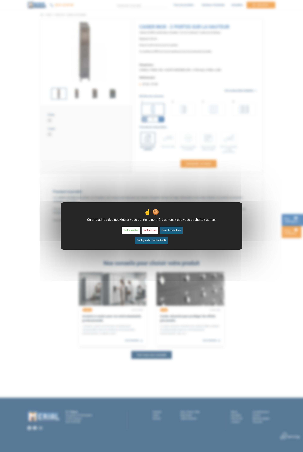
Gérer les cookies (171, 230)
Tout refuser (150, 230)
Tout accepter (130, 230)
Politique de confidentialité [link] (151, 240)
